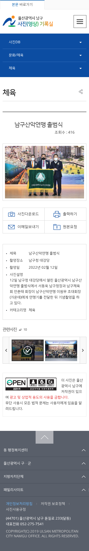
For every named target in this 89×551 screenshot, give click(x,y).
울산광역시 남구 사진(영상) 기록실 (28, 21)
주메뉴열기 (80, 21)
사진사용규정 (16, 509)
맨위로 (44, 437)
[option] (44, 172)
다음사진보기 (83, 350)
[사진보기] (28, 350)
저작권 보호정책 (53, 504)
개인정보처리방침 (19, 504)
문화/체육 (16, 55)
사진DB (14, 42)
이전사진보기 (6, 350)
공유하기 (80, 91)
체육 (12, 68)
